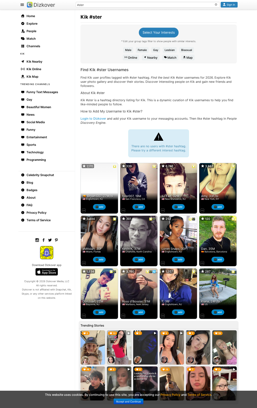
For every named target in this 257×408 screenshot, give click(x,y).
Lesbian (170, 50)
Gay (155, 50)
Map (189, 57)
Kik (84, 17)
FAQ (29, 205)
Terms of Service (39, 220)
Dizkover (44, 5)
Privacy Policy (36, 212)
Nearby (151, 57)
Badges (32, 190)
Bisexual (186, 50)
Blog (30, 182)
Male (128, 50)
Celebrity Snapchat (40, 175)
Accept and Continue (128, 401)
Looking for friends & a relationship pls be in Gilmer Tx (145, 376)
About (31, 197)
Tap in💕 (112, 337)
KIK (22, 53)
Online (132, 57)
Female (142, 50)
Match (171, 57)
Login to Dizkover (93, 118)
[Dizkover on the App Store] (83, 210)
